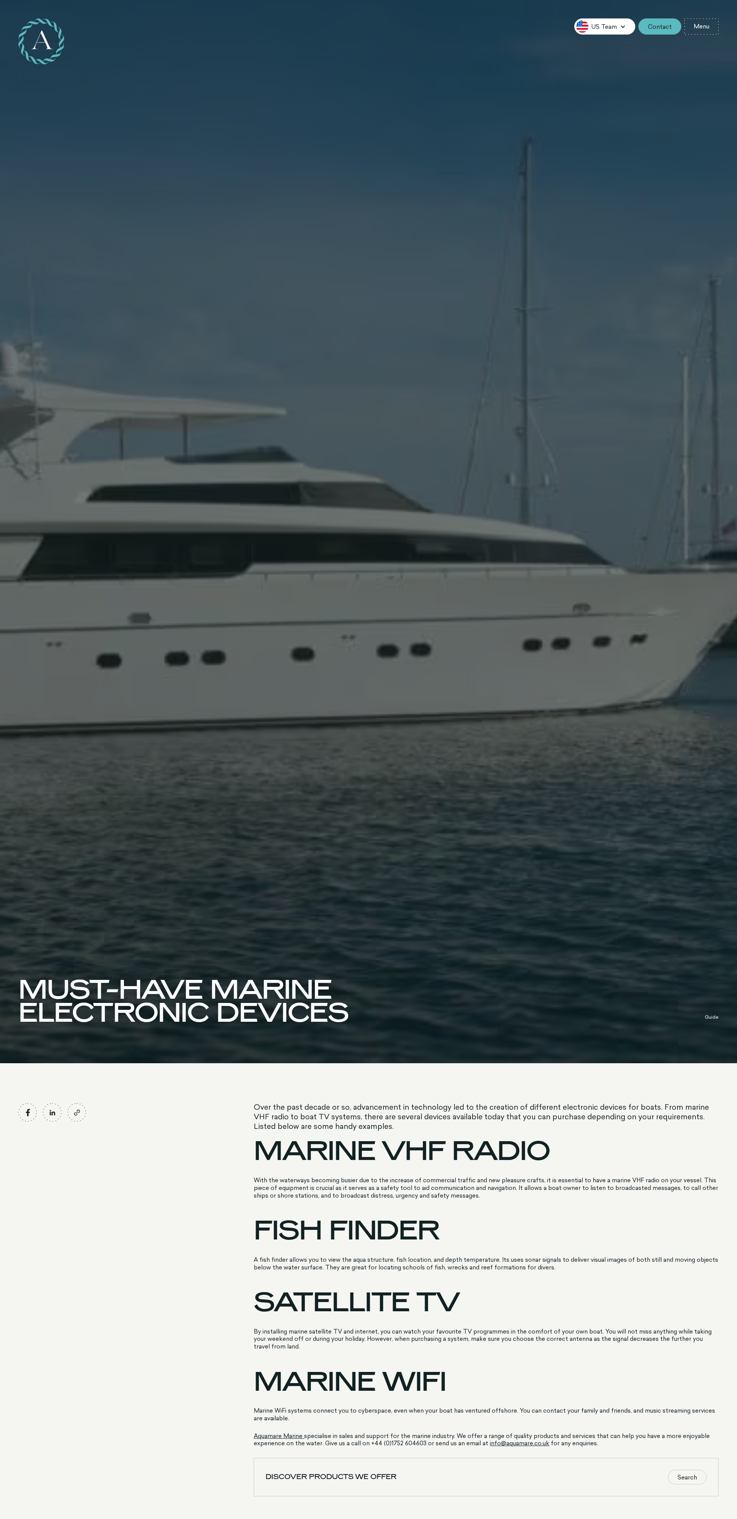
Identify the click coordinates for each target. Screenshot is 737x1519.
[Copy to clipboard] (77, 1112)
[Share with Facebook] (27, 1112)
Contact (660, 26)
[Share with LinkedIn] (52, 1112)
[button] (604, 26)
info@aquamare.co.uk (519, 1443)
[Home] (41, 41)
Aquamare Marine (279, 1435)
